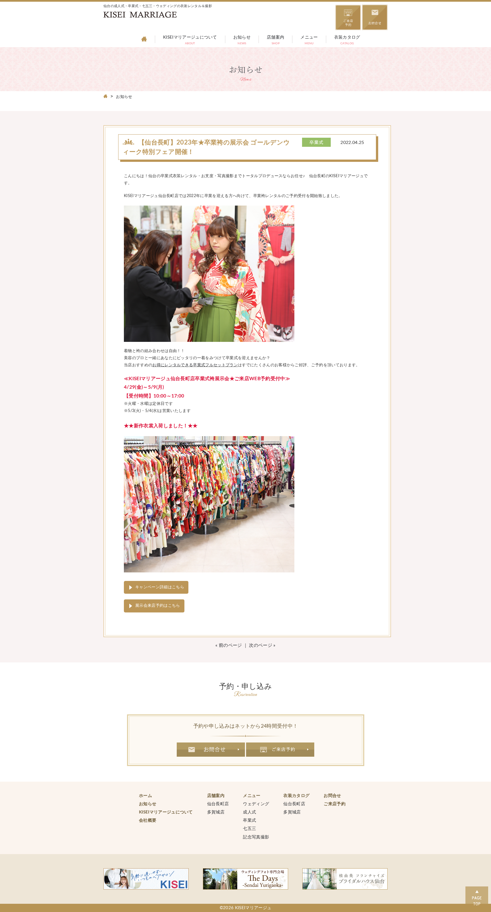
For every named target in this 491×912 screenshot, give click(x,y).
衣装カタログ (347, 40)
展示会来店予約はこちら (157, 606)
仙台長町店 (218, 804)
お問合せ (211, 749)
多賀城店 (215, 812)
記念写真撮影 (256, 837)
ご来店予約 (280, 749)
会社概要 (147, 820)
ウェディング (256, 804)
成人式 (249, 812)
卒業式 (249, 820)
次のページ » (262, 645)
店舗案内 (275, 40)
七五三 (249, 829)
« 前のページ (228, 645)
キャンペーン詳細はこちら (159, 587)
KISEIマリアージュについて (190, 40)
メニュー (309, 40)
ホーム (145, 796)
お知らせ (242, 40)
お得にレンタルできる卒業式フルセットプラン (195, 365)
